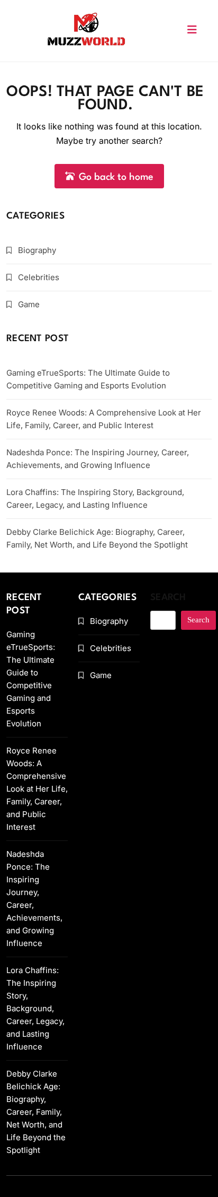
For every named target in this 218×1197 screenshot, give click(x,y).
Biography (37, 250)
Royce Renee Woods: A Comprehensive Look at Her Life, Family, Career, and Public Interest (37, 788)
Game (29, 304)
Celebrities (38, 277)
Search (168, 597)
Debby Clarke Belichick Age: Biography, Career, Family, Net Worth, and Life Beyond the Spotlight (36, 1112)
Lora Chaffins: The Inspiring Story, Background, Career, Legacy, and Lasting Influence (35, 1008)
